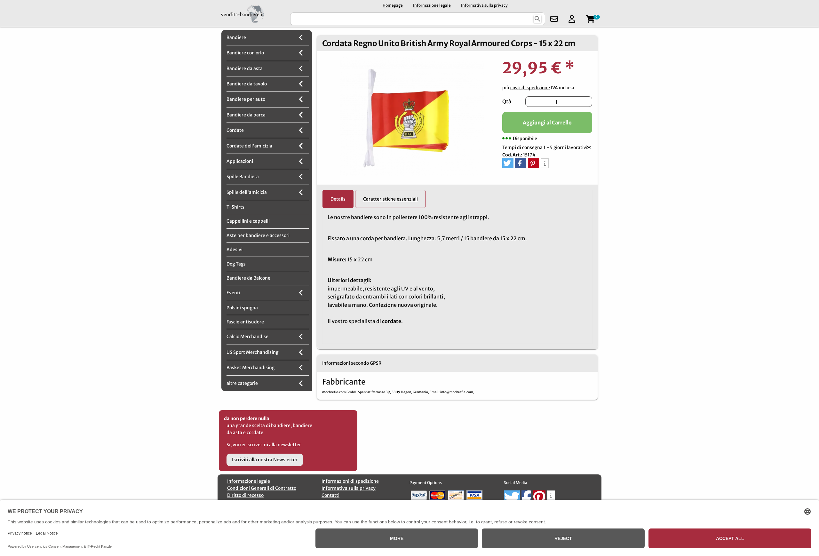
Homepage (393, 5)
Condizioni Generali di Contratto (261, 488)
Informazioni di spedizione (350, 481)
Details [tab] (338, 199)
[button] (507, 163)
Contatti (330, 495)
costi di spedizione (530, 88)
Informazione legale (432, 5)
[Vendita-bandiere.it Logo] (253, 13)
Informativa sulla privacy (484, 5)
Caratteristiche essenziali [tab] (390, 199)
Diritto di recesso (245, 495)
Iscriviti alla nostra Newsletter (265, 460)
